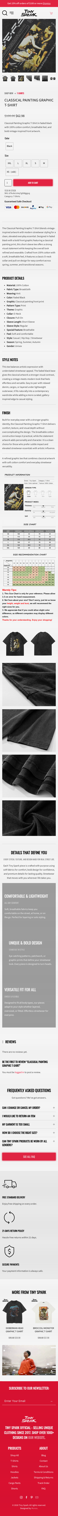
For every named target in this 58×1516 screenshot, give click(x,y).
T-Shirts (20, 93)
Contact (43, 1461)
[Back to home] (29, 12)
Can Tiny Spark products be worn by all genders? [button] (24, 1143)
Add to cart (33, 182)
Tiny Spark (23, 1505)
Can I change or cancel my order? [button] (21, 1108)
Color (7, 138)
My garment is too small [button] (16, 1124)
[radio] (9, 146)
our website (36, 1437)
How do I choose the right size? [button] (19, 1133)
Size (6, 155)
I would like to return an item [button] (18, 1116)
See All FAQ (29, 1157)
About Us (43, 1466)
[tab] (5, 78)
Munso (34, 1508)
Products (14, 1448)
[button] (4, 12)
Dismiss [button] (47, 3)
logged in (19, 1072)
